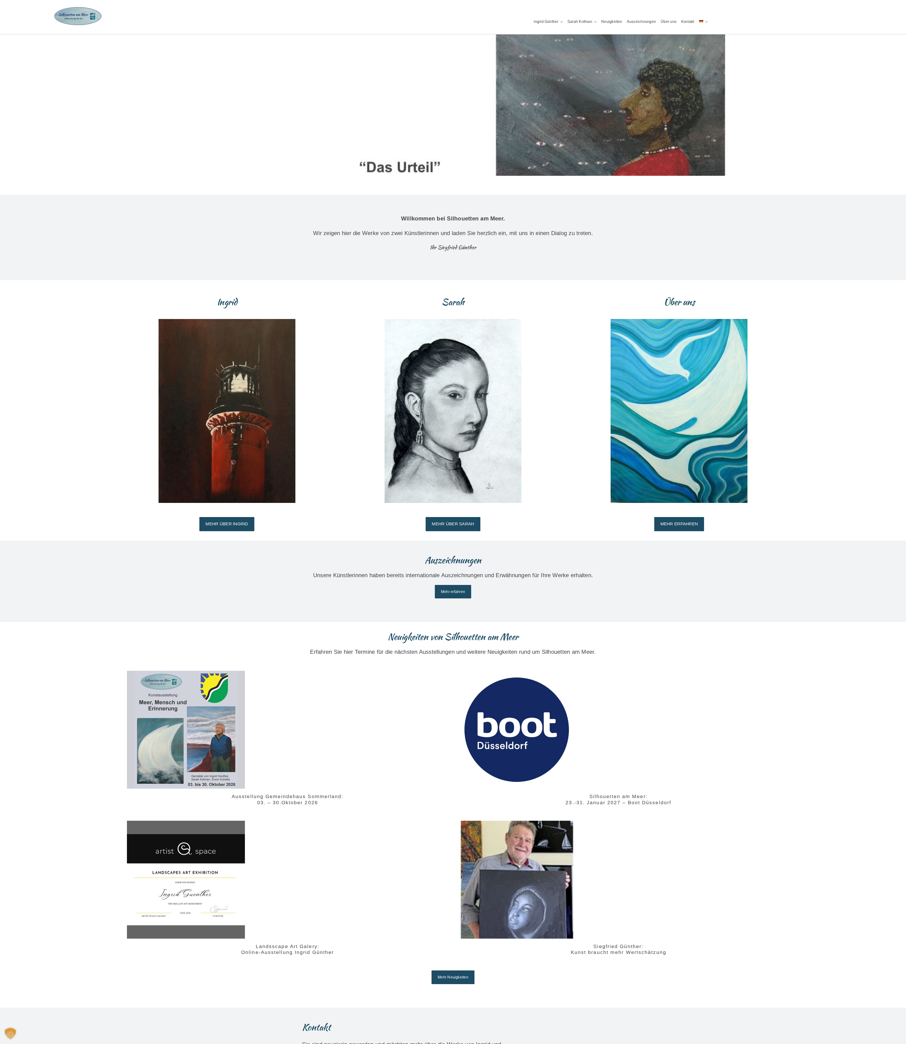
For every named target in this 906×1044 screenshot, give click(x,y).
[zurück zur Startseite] (183, 16)
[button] (10, 1033)
